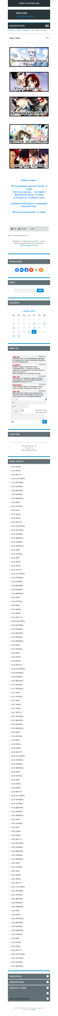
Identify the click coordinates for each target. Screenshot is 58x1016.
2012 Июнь (16, 467)
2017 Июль (16, 709)
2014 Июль (16, 566)
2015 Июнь (16, 609)
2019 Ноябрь (17, 804)
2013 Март (15, 502)
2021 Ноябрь (17, 895)
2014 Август (16, 570)
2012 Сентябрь (18, 479)
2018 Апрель (17, 736)
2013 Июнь (16, 514)
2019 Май (15, 780)
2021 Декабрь (17, 899)
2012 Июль (16, 471)
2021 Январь (17, 855)
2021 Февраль (17, 859)
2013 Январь (17, 494)
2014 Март (15, 550)
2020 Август (16, 839)
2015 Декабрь (17, 633)
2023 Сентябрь (18, 954)
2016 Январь (17, 637)
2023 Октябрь (17, 958)
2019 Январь (17, 764)
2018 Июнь (16, 744)
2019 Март (15, 772)
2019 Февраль (17, 768)
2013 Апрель (17, 506)
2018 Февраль (17, 728)
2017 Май (15, 701)
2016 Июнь (16, 657)
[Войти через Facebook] (26, 270)
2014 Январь (17, 542)
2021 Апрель (17, 867)
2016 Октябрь (17, 673)
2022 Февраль (17, 907)
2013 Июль (16, 518)
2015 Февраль (17, 594)
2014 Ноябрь (17, 582)
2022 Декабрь (17, 923)
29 (14, 336)
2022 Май (15, 911)
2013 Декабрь (17, 538)
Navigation (17, 25)
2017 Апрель (17, 697)
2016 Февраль (17, 641)
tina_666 (23, 229)
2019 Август (16, 792)
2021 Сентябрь (18, 887)
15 (14, 328)
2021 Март (15, 863)
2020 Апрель (17, 823)
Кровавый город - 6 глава (29, 195)
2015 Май (15, 605)
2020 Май (15, 827)
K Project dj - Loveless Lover (29, 197)
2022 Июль (16, 915)
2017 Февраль (17, 689)
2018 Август (16, 752)
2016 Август (16, 665)
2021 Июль (16, 879)
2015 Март (15, 598)
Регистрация (30, 3)
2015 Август (16, 617)
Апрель (26, 30)
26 (32, 30)
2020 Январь (17, 812)
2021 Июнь (16, 875)
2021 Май (15, 871)
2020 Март (15, 820)
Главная (21, 3)
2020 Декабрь (17, 851)
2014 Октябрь (17, 578)
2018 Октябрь (17, 760)
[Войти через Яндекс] (31, 270)
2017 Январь (17, 685)
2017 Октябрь (17, 716)
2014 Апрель (17, 554)
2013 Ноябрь (17, 534)
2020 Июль (16, 835)
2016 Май (15, 653)
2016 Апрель (17, 649)
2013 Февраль (17, 498)
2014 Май (15, 558)
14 (44, 324)
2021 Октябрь (17, 891)
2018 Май (15, 740)
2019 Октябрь (17, 800)
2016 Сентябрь (18, 669)
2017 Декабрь (17, 720)
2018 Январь (17, 724)
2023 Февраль (17, 930)
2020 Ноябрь (17, 847)
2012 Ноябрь (17, 487)
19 (34, 328)
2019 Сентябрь (18, 796)
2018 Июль (16, 748)
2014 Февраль (17, 546)
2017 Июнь (16, 705)
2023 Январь (17, 927)
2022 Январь (17, 903)
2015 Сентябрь (18, 621)
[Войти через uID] (17, 270)
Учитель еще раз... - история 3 (29, 192)
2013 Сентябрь (18, 526)
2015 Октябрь (17, 625)
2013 (19, 30)
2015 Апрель (17, 601)
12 (34, 324)
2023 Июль (16, 946)
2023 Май (15, 938)
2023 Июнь (16, 942)
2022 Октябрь (17, 919)
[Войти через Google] (36, 270)
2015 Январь (17, 590)
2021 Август (16, 883)
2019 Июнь (16, 784)
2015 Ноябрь (17, 629)
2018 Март (15, 732)
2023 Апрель (17, 934)
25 (29, 332)
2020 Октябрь (17, 843)
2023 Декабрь (17, 966)
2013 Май (15, 510)
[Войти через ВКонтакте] (22, 270)
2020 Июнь (16, 831)
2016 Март (15, 645)
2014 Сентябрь (18, 574)
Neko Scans (21, 13)
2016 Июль (16, 661)
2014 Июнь (16, 562)
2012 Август (16, 475)
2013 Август (16, 522)
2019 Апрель (17, 776)
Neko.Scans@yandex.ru (19, 999)
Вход (37, 3)
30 (19, 336)
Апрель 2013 (29, 311)
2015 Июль (16, 613)
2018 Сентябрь (18, 756)
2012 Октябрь (17, 483)
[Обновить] (46, 399)
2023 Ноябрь (17, 962)
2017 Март (15, 693)
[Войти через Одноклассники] (41, 270)
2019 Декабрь (17, 808)
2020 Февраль (17, 816)
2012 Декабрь (17, 491)
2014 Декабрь (17, 586)
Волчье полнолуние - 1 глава (29, 212)
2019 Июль (16, 788)
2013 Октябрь (17, 530)
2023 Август (16, 950)
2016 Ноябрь (17, 677)
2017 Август (16, 712)
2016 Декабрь (17, 681)
